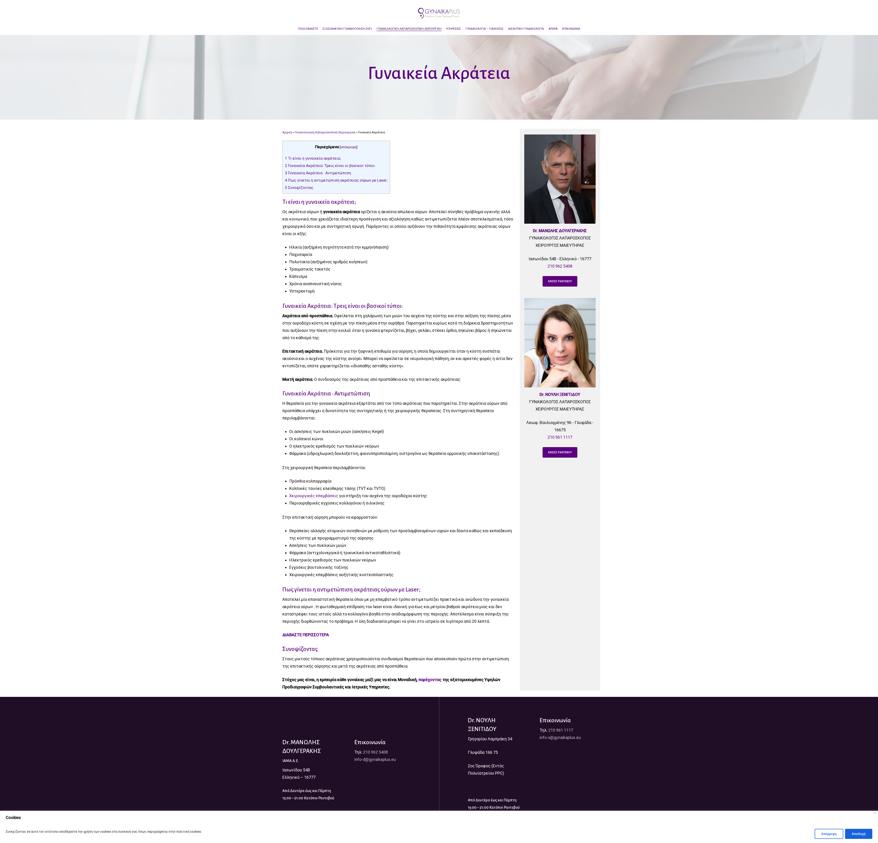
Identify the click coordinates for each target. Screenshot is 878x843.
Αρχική (287, 132)
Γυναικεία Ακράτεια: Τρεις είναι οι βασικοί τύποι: (330, 165)
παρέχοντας (430, 679)
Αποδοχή (859, 834)
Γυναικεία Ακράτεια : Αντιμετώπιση (318, 173)
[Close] (875, 813)
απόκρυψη (348, 147)
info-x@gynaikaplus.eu (560, 737)
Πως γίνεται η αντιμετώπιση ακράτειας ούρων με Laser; (336, 180)
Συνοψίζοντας (299, 187)
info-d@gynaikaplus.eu (375, 759)
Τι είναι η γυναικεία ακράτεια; (313, 158)
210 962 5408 (560, 266)
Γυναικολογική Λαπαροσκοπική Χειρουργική (325, 132)
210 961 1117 (560, 437)
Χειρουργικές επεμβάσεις (313, 495)
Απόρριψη (829, 834)
